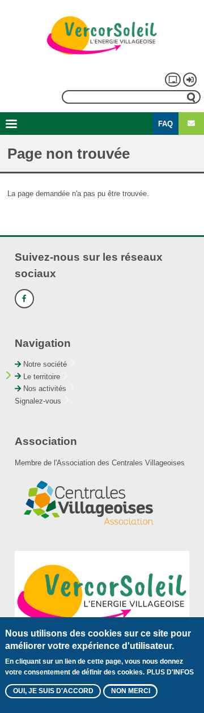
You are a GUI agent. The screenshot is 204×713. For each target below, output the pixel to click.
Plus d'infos (170, 672)
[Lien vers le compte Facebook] (24, 298)
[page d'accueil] (102, 35)
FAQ (165, 124)
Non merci (130, 690)
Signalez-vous (38, 401)
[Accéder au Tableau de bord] (173, 79)
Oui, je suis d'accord (53, 690)
